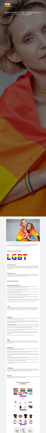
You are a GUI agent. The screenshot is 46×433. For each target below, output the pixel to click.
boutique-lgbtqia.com (14, 301)
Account (41, 5)
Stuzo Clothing (9, 375)
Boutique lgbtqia (9, 317)
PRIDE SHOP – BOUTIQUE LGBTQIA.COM (13, 285)
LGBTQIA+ (28, 15)
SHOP (31, 5)
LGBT (26, 15)
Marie (16, 15)
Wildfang (8, 339)
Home (28, 5)
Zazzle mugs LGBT (10, 347)
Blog (33, 5)
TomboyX (8, 306)
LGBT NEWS (37, 5)
